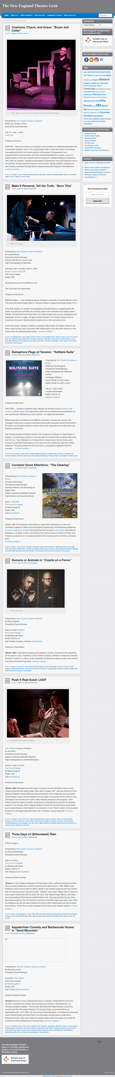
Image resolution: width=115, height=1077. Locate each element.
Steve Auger (64, 341)
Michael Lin (44, 456)
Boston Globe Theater (92, 136)
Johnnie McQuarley (11, 823)
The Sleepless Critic (92, 145)
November (105, 112)
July (93, 100)
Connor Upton (72, 1026)
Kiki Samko (47, 339)
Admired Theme (109, 1072)
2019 (23, 547)
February (61, 454)
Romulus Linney (47, 1030)
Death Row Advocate (18, 669)
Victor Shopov (17, 343)
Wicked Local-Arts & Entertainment (97, 150)
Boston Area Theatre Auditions (95, 170)
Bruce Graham (39, 667)
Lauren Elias (9, 1030)
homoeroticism (30, 821)
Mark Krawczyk (64, 669)
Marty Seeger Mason (39, 916)
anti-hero (33, 337)
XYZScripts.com (68, 1076)
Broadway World (90, 138)
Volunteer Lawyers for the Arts (95, 174)
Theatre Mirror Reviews (93, 148)
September (97, 115)
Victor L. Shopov (15, 177)
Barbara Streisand (28, 174)
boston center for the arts (69, 337)
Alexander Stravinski (32, 547)
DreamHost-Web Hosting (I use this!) (97, 172)
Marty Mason (36, 456)
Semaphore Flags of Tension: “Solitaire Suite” (43, 352)
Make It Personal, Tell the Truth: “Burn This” (42, 186)
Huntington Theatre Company (98, 97)
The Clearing (39, 551)
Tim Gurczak (72, 341)
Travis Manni (33, 563)
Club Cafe (49, 174)
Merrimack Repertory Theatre (97, 109)
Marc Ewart (28, 916)
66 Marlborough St (12, 983)
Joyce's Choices (90, 140)
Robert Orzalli (9, 671)
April (38, 337)
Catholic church (56, 819)
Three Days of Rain (66, 916)
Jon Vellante (35, 549)
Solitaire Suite (53, 456)
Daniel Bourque (58, 174)
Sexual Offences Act (69, 823)
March (56, 669)
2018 (90, 75)
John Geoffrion (68, 821)
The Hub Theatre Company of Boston (31, 966)
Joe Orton (60, 821)
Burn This (8, 339)
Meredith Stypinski (56, 823)
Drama (13, 454)
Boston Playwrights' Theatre (93, 86)
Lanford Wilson (65, 339)
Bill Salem (59, 1026)
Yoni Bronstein (44, 1032)
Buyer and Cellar (40, 174)
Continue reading (13, 169)
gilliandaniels (33, 837)
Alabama (34, 1026)
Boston (58, 337)
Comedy (14, 174)
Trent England (63, 456)
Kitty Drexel (33, 189)
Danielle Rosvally (100, 92)
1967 (24, 819)
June (97, 100)
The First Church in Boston (52, 551)
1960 (33, 914)
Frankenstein (41, 1028)
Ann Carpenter (42, 1026)
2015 (28, 819)
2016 (108, 72)
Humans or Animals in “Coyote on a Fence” (41, 560)
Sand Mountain (58, 1030)
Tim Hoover (9, 343)
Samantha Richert (28, 551)
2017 (23, 667)
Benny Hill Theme (39, 819)
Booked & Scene (90, 133)
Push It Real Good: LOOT (29, 680)
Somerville (88, 119)
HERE (74, 303)
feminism (67, 454)
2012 (89, 72)
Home (6, 15)
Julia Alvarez (71, 1028)
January (87, 100)
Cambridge (89, 88)
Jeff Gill (28, 549)
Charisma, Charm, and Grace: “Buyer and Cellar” (40, 28)
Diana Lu (26, 33)
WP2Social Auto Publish (49, 1076)
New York (97, 112)
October (88, 115)
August (96, 79)
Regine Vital (73, 669)
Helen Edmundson (11, 549)
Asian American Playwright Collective (98, 163)
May (85, 109)
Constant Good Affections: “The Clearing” (41, 465)
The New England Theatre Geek (30, 5)
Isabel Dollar (21, 549)
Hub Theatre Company (46, 669)
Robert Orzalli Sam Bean (34, 1030)
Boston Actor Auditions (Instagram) (97, 167)
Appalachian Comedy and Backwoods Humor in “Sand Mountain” (43, 928)
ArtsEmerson (88, 80)
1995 (37, 914)
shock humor (32, 341)
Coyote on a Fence (63, 667)
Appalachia (51, 1026)
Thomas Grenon (10, 825)
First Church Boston (13, 632)
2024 (28, 337)
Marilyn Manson (45, 823)
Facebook (15, 513)
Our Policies (40, 15)
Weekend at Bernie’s (22, 825)
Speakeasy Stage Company (101, 119)
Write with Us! (70, 15)
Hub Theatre (10, 748)
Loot (30, 823)
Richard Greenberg (53, 916)
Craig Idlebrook (89, 92)
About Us (14, 15)
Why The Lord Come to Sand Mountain (26, 1032)
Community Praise (54, 15)
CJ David (65, 819)
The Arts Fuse (89, 143)
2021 (27, 454)
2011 (85, 72)
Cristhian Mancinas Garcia (38, 454)
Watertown (95, 121)
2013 (29, 1026)
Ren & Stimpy (23, 341)
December (19, 1028)
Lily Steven (51, 549)
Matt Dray (15, 341)
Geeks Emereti (26, 15)
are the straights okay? (47, 337)
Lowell (94, 106)
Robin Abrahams (16, 551)
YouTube (70, 456)
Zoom (18, 454)
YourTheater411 (90, 177)
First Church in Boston (14, 863)
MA (10, 341)
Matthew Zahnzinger (65, 549)
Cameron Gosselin (50, 667)
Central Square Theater (103, 89)
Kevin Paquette (23, 823)
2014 (40, 914)
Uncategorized (16, 337)
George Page (70, 547)
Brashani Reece (50, 547)
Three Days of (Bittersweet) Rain (34, 834)
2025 (104, 75)
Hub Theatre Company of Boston (33, 339)
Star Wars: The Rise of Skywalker (48, 341)
